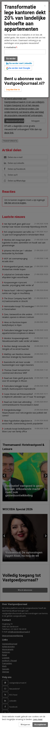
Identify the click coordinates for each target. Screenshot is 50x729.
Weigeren (25, 724)
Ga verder (11, 58)
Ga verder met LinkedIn (20, 63)
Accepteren (40, 724)
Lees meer (37, 719)
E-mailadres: (11, 47)
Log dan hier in (13, 89)
